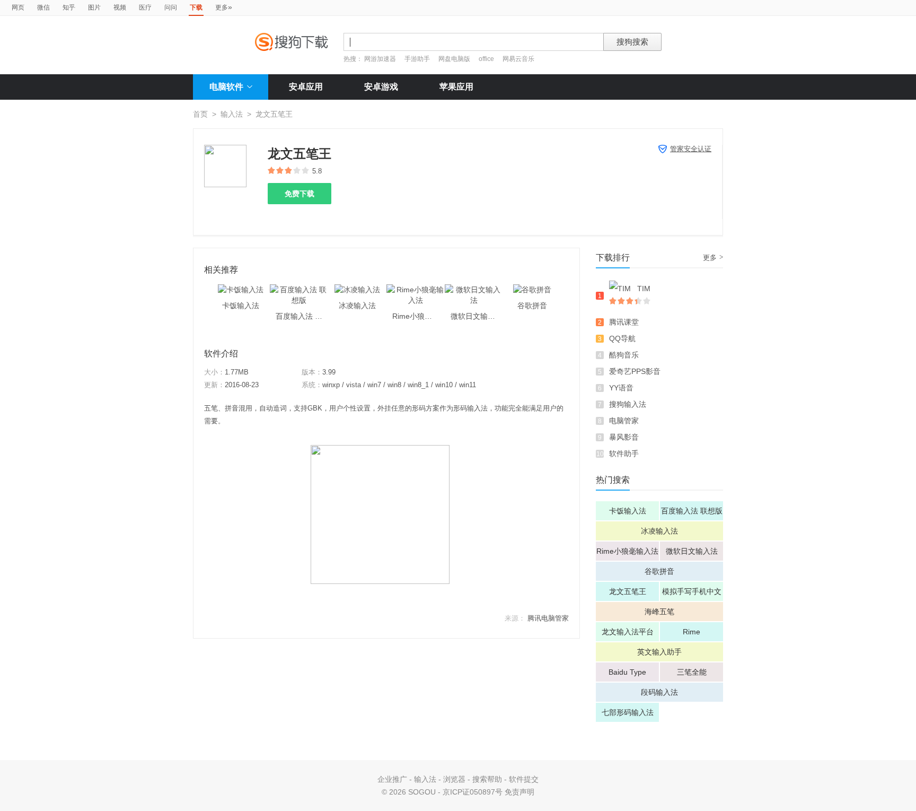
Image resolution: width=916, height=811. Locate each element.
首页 (200, 114)
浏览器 (454, 779)
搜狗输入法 (627, 404)
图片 (94, 7)
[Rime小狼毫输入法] (415, 289)
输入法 (232, 114)
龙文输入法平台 (628, 631)
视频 (119, 7)
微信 (43, 7)
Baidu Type (627, 672)
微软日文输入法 (692, 551)
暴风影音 (624, 437)
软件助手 (624, 453)
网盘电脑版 (454, 59)
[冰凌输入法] (357, 289)
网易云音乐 (518, 59)
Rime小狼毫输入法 (627, 551)
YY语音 (621, 387)
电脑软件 (226, 86)
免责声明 (519, 792)
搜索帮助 (487, 779)
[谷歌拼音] (532, 289)
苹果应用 (456, 86)
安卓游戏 (381, 86)
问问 (170, 7)
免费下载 (299, 193)
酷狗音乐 (624, 355)
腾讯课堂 (624, 322)
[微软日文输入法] (474, 289)
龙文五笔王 (627, 591)
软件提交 (524, 779)
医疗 (145, 7)
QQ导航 (622, 338)
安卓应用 (306, 86)
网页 (18, 7)
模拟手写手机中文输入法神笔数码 (691, 594)
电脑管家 (624, 420)
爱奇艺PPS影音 (634, 371)
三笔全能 (692, 672)
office (487, 59)
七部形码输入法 (628, 712)
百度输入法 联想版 (692, 511)
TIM (643, 288)
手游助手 (417, 59)
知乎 (69, 7)
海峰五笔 (659, 611)
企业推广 (392, 779)
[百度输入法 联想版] (299, 289)
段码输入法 (659, 692)
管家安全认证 (690, 149)
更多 (223, 7)
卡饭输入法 (627, 511)
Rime (691, 631)
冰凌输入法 (659, 531)
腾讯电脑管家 (548, 618)
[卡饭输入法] (240, 289)
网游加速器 (380, 59)
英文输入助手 (659, 652)
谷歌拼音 (659, 571)
